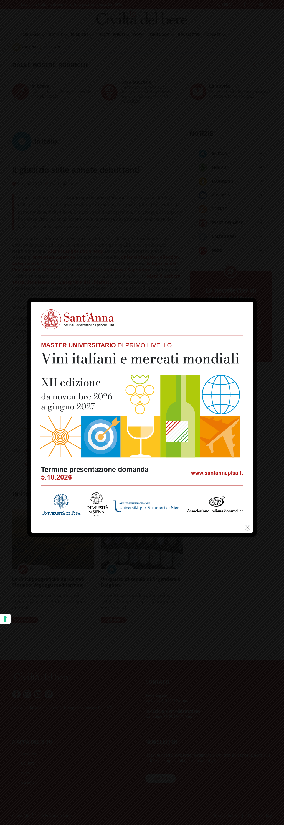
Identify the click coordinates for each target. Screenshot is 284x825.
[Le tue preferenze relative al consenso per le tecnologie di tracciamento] (5, 619)
